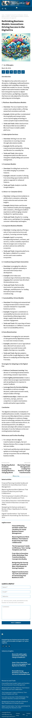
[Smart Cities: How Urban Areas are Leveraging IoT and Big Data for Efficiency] (6, 664)
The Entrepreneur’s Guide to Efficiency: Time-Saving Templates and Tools (21, 548)
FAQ (24, 714)
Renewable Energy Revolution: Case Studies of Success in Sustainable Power (21, 672)
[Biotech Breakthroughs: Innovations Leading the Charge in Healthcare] (6, 655)
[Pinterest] (11, 72)
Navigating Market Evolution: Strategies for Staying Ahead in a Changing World (8, 468)
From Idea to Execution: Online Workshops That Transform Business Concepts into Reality (16, 502)
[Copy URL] (23, 72)
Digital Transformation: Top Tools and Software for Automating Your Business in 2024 (15, 515)
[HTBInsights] (3, 65)
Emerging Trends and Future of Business (14, 15)
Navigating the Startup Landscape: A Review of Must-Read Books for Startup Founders (14, 509)
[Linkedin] (19, 72)
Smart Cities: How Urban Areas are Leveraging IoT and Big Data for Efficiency (21, 664)
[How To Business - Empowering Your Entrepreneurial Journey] (23, 9)
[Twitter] (7, 72)
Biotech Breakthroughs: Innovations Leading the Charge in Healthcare (19, 655)
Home (3, 15)
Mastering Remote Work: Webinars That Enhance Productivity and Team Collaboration (15, 491)
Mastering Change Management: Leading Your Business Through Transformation (23, 468)
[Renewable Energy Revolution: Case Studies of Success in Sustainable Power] (6, 672)
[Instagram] (6, 646)
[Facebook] (3, 72)
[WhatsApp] (15, 72)
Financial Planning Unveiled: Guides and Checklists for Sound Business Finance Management (15, 485)
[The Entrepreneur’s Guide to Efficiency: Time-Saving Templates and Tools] (6, 547)
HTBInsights (9, 65)
